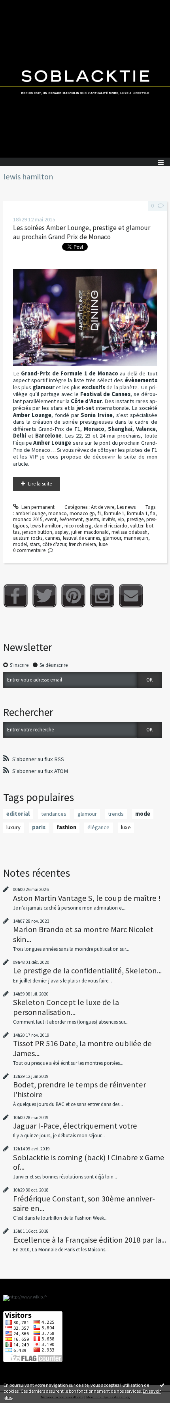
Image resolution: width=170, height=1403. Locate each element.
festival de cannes (81, 538)
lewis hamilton (46, 525)
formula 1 (137, 513)
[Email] (131, 595)
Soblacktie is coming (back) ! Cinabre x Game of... (88, 1162)
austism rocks (27, 538)
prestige (135, 519)
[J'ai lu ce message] (162, 1385)
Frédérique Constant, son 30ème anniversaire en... (84, 1203)
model (20, 544)
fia (152, 513)
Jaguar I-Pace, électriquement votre (75, 1126)
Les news (126, 507)
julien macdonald (90, 532)
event (51, 519)
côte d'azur (54, 544)
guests (92, 519)
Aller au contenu (20, 5)
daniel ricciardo (110, 525)
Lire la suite (40, 483)
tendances (53, 813)
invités (108, 519)
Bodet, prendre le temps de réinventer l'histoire (79, 1089)
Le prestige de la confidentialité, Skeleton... (87, 970)
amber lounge (30, 513)
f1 (99, 513)
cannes (52, 538)
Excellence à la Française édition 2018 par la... (89, 1240)
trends (116, 813)
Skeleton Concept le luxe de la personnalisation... (66, 1007)
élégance (98, 827)
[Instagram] (102, 595)
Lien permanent (37, 507)
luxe (103, 544)
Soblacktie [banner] (85, 79)
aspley (61, 532)
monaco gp (82, 513)
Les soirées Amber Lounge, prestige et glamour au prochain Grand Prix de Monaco (81, 232)
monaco (57, 513)
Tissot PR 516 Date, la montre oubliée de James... (82, 1048)
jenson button (37, 532)
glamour (112, 538)
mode (142, 813)
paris (38, 827)
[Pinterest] (73, 595)
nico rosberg (77, 525)
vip (121, 519)
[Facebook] (16, 595)
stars (35, 544)
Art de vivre (102, 507)
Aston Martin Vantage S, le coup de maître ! (87, 898)
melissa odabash (129, 532)
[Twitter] (44, 595)
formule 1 (114, 513)
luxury (13, 827)
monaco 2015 (27, 519)
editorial (18, 813)
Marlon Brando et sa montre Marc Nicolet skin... (83, 934)
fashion (66, 827)
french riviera (82, 544)
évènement (71, 519)
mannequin (136, 538)
